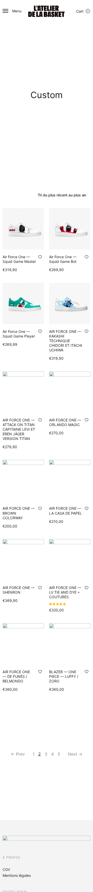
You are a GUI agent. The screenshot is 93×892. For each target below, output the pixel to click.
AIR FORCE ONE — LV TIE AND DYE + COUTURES (65, 592)
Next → (75, 754)
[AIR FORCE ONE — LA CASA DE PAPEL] (69, 480)
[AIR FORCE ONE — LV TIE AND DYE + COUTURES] (69, 559)
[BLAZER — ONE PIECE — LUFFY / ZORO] (69, 643)
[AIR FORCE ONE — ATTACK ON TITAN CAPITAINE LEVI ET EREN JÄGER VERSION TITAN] (23, 392)
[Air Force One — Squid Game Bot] (69, 228)
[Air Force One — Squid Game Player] (23, 303)
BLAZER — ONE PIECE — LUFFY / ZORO (63, 676)
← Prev (18, 754)
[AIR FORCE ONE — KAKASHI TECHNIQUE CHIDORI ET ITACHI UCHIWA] (69, 303)
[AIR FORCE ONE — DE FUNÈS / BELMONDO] (23, 643)
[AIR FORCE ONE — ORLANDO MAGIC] (69, 392)
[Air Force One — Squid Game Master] (23, 228)
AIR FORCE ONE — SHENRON (19, 589)
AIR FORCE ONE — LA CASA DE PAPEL (65, 510)
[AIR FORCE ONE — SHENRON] (23, 559)
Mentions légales (17, 875)
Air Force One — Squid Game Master (19, 259)
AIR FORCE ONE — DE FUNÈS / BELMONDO (16, 676)
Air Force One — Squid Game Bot (62, 259)
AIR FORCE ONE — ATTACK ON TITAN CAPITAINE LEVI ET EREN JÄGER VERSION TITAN (19, 429)
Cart (82, 11)
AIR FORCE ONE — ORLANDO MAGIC (65, 422)
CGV (6, 869)
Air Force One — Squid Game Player (19, 333)
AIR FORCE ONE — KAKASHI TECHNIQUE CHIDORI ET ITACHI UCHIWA (65, 340)
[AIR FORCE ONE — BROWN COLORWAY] (23, 480)
